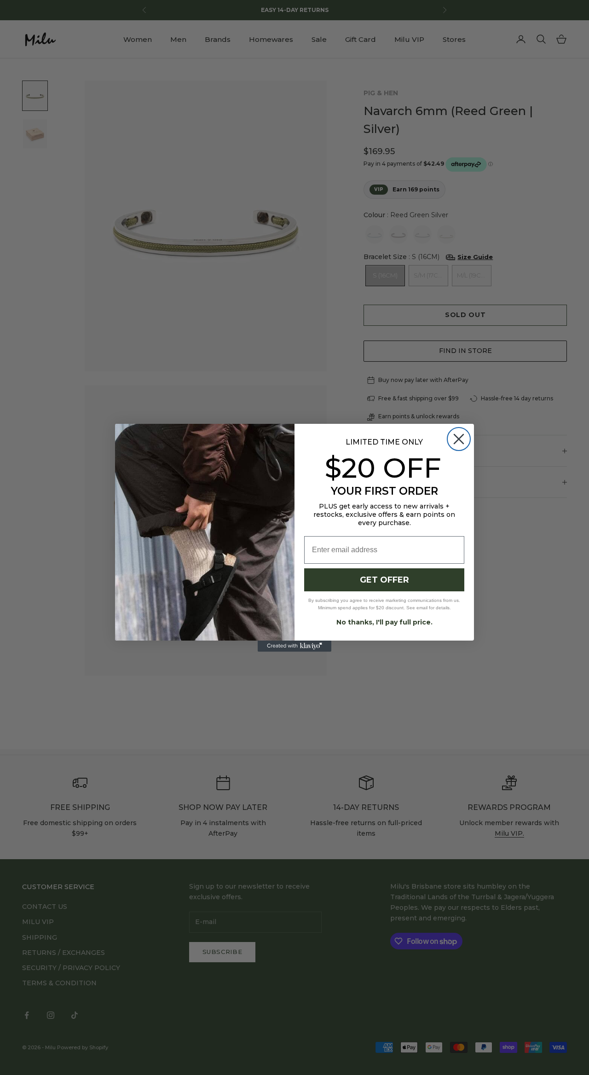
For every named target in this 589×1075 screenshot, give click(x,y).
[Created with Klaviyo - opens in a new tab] (294, 646)
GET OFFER (384, 580)
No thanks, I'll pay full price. (384, 622)
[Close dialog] (458, 439)
